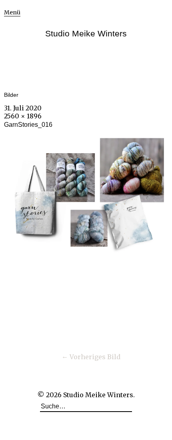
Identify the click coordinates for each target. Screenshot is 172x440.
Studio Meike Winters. (99, 395)
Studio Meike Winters (86, 33)
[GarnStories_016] (86, 253)
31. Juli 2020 (23, 108)
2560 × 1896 (23, 116)
